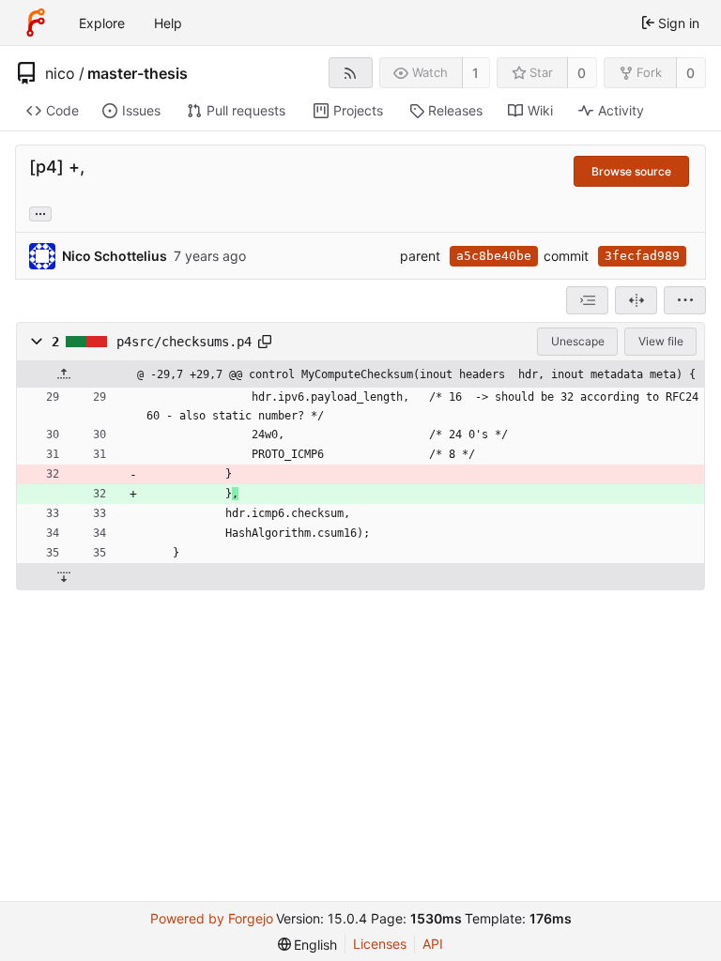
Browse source (631, 171)
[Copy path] (265, 341)
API (432, 944)
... (40, 212)
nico (60, 73)
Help (168, 23)
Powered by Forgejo (211, 918)
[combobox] (587, 300)
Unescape (578, 341)
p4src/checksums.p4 (184, 341)
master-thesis (137, 73)
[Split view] (636, 300)
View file (660, 341)
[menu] (685, 300)
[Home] (35, 22)
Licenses (380, 944)
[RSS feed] (351, 72)
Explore (102, 23)
